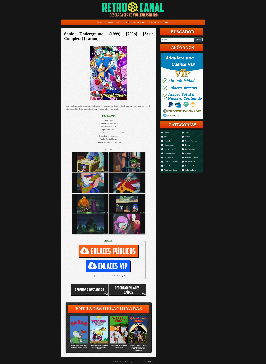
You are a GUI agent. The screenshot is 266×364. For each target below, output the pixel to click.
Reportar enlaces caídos (159, 22)
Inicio (99, 22)
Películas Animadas (191, 158)
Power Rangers (190, 162)
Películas (109, 22)
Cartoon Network (191, 141)
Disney (187, 145)
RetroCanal (122, 362)
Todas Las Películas (170, 170)
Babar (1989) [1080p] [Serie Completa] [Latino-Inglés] (79, 346)
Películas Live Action (171, 162)
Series (118, 22)
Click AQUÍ (120, 276)
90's (165, 137)
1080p (166, 133)
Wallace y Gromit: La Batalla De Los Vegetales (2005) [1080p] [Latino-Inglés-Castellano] (138, 348)
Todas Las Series (190, 170)
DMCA (150, 362)
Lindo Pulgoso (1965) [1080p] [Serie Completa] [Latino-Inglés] (99, 347)
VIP (126, 22)
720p (187, 133)
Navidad (188, 153)
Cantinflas (167, 141)
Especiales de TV (170, 149)
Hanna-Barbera (190, 149)
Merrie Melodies (169, 153)
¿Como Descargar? (137, 22)
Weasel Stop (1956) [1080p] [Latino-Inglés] (119, 346)
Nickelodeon (168, 158)
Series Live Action (191, 166)
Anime (187, 137)
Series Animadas (169, 166)
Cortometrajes (169, 145)
